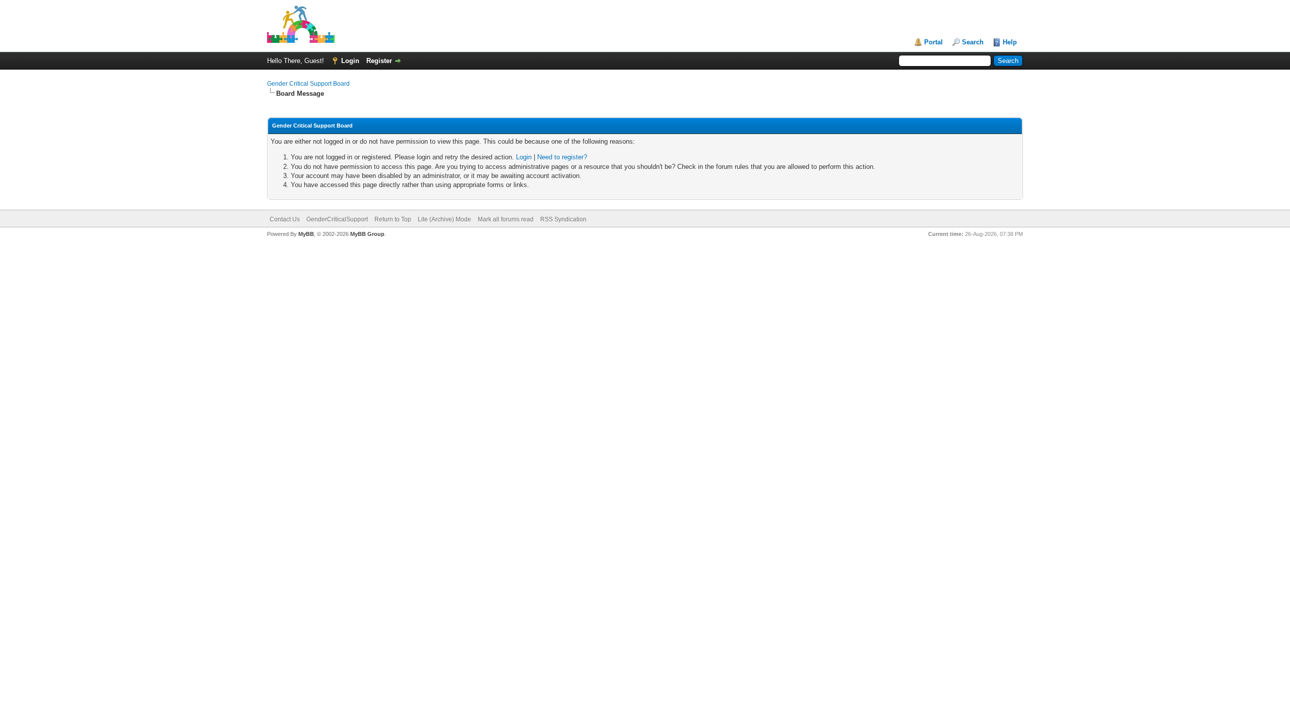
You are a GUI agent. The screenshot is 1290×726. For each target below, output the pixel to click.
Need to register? (562, 157)
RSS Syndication (563, 219)
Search (973, 42)
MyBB (306, 234)
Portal (933, 42)
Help (1010, 42)
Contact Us (285, 219)
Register (379, 61)
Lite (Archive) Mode (444, 219)
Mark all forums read (506, 219)
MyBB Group (367, 234)
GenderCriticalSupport (337, 219)
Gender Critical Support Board (308, 83)
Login (350, 61)
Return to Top (392, 219)
